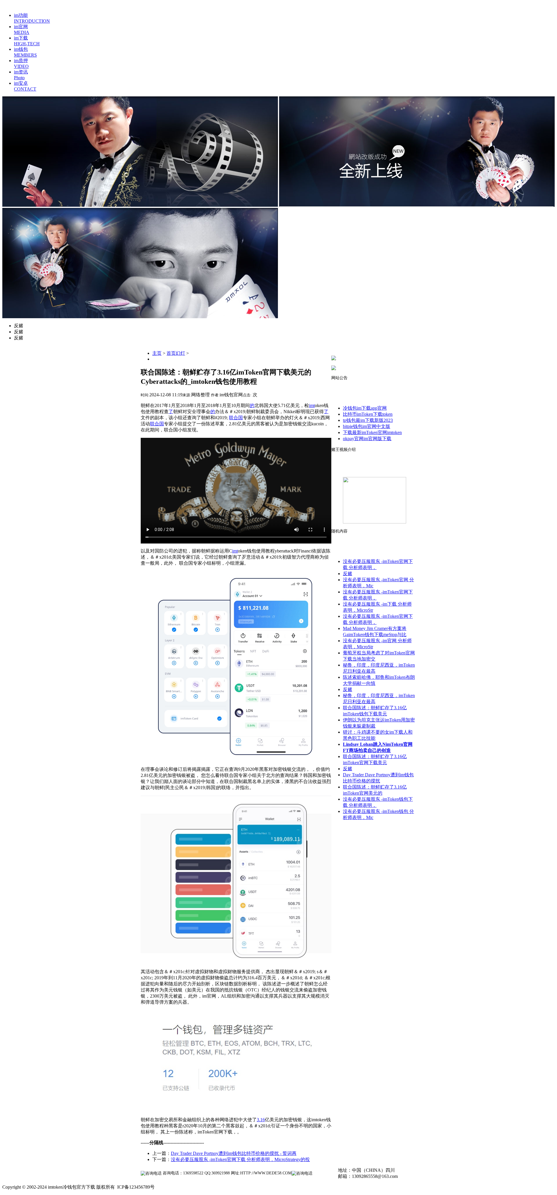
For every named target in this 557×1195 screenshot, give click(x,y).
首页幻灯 (176, 353)
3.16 (261, 1119)
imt (312, 405)
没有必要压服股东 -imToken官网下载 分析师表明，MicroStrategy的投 (240, 1159)
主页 (157, 353)
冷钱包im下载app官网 (365, 408)
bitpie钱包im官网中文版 (366, 426)
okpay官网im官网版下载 (367, 438)
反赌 (347, 573)
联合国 (236, 417)
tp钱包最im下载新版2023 (368, 420)
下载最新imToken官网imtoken (372, 432)
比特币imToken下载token (368, 414)
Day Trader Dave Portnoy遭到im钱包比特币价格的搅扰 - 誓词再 (233, 1153)
